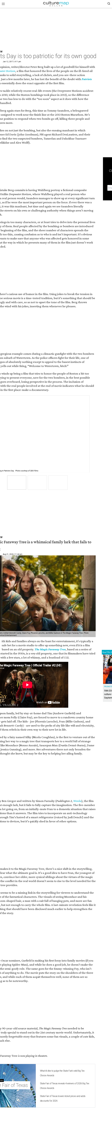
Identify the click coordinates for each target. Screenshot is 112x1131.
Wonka (77, 801)
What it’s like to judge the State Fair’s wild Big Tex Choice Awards (62, 1073)
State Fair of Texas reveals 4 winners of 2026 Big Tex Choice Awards (64, 1085)
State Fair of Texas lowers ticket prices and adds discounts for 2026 (62, 1098)
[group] (16, 482)
